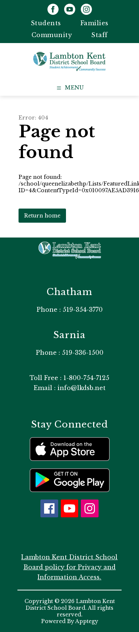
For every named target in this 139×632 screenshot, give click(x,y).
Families (94, 23)
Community (52, 35)
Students (46, 23)
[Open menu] (69, 88)
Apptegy (86, 621)
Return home (42, 215)
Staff (99, 35)
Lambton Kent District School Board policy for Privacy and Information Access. (69, 567)
